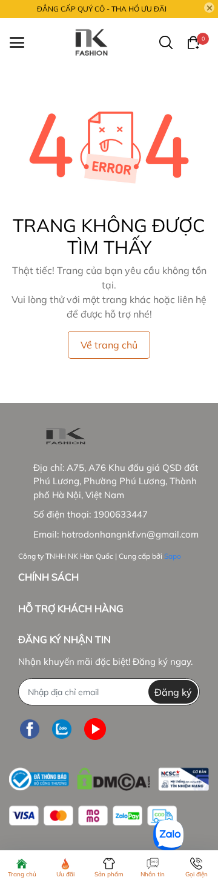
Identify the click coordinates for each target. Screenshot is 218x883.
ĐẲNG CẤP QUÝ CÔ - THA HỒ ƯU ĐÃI (102, 8)
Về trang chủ (109, 345)
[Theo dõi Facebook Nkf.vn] (29, 728)
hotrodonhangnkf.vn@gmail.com (130, 534)
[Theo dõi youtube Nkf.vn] (95, 728)
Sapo (172, 556)
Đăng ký (173, 692)
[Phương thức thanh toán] (93, 815)
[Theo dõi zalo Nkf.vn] (61, 728)
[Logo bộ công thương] (109, 776)
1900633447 (120, 514)
